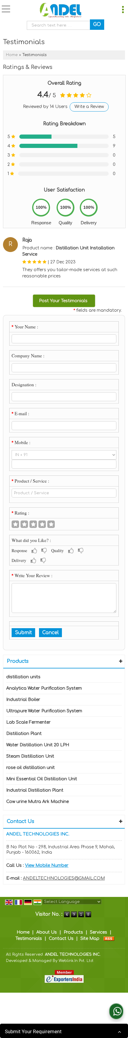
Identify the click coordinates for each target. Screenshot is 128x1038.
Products (18, 661)
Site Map (89, 938)
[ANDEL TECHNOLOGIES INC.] (61, 11)
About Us (46, 932)
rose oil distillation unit (30, 767)
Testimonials (28, 938)
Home (12, 55)
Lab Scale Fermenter (28, 722)
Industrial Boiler (23, 699)
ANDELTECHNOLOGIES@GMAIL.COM (64, 878)
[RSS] (109, 938)
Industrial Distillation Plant (34, 790)
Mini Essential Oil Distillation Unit (41, 779)
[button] (46, 865)
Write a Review (89, 106)
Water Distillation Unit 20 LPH (37, 745)
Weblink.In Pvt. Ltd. (76, 961)
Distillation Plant (24, 733)
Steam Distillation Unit (30, 756)
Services (98, 932)
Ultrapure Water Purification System (44, 711)
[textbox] (60, 25)
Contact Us (61, 938)
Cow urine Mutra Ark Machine (37, 801)
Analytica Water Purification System (44, 688)
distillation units (23, 677)
